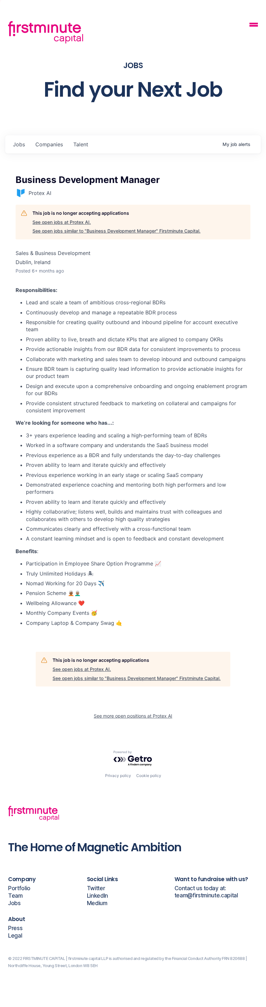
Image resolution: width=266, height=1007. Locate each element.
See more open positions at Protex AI (133, 716)
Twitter (96, 888)
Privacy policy (118, 775)
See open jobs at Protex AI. (61, 222)
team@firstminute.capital (206, 895)
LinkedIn (97, 896)
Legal (15, 936)
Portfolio (19, 888)
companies (49, 144)
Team (15, 896)
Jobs (14, 903)
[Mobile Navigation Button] (253, 25)
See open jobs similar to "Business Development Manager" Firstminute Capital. (116, 231)
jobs (19, 144)
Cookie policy (148, 775)
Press (15, 928)
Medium (97, 903)
